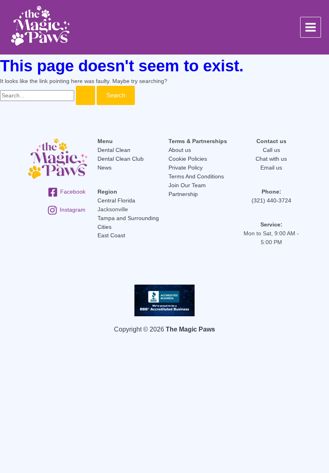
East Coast (111, 235)
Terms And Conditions (196, 177)
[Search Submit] (85, 95)
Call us (271, 150)
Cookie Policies (188, 159)
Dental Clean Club (120, 159)
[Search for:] (48, 96)
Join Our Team (187, 185)
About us (180, 150)
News (104, 168)
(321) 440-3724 (271, 201)
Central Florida (116, 201)
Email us (271, 168)
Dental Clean (113, 150)
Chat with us (271, 159)
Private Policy (186, 168)
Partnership (183, 194)
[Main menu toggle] (310, 27)
